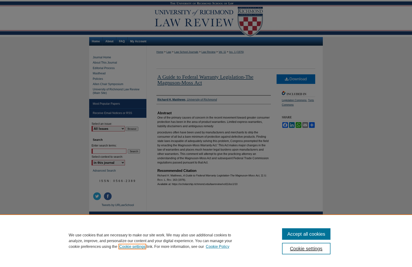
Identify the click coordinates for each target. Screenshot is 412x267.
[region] (206, 240)
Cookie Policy (217, 247)
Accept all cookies (306, 234)
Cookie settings (132, 247)
